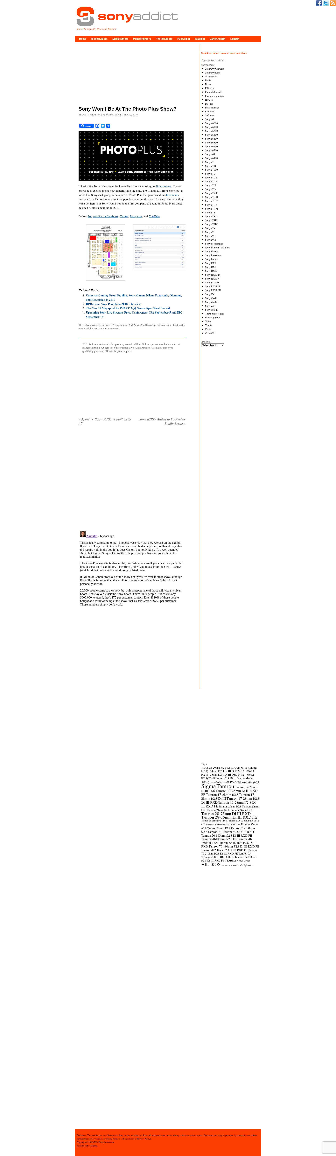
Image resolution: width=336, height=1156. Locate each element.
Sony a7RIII (211, 197)
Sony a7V (210, 228)
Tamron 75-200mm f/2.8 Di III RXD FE (226, 855)
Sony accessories (214, 243)
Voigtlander (246, 865)
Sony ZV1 (210, 306)
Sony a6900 (211, 158)
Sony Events (211, 251)
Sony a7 (209, 162)
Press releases (112, 325)
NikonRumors (99, 38)
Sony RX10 (211, 271)
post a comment (111, 328)
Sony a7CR (211, 181)
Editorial (209, 88)
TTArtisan (230, 860)
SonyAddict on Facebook (103, 216)
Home (82, 38)
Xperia (208, 325)
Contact (234, 38)
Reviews (209, 111)
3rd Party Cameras (214, 68)
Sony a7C (210, 173)
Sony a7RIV (211, 201)
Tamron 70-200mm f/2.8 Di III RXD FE (224, 850)
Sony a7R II (211, 193)
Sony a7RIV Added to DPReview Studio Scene (162, 421)
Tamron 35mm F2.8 (218, 828)
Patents (209, 103)
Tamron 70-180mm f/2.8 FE (219, 839)
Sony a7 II (210, 166)
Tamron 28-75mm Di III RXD (226, 813)
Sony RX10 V (212, 278)
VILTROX (211, 864)
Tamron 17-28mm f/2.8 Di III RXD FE (228, 804)
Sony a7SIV (211, 224)
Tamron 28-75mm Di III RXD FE (229, 817)
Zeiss (208, 329)
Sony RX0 (210, 263)
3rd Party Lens (212, 72)
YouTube (154, 216)
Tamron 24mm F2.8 (241, 810)
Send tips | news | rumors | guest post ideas (224, 53)
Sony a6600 (211, 146)
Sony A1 (209, 119)
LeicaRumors (120, 38)
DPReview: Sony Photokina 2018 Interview (113, 304)
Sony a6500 (211, 142)
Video (208, 321)
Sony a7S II (211, 216)
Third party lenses (214, 313)
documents (172, 195)
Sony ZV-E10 (212, 302)
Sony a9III (210, 239)
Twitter (124, 216)
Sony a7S (210, 212)
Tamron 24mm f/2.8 (218, 810)
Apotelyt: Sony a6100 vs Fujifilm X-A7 (105, 421)
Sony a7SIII (127, 325)
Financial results (213, 92)
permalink (166, 325)
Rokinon (241, 782)
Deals (208, 80)
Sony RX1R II (212, 286)
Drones (209, 84)
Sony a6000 (211, 123)
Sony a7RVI (211, 208)
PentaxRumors (142, 38)
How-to (209, 99)
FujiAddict (183, 38)
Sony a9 (209, 232)
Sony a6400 (211, 138)
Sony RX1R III (213, 290)
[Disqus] (132, 478)
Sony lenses (211, 259)
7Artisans (206, 767)
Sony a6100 (211, 127)
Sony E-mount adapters (217, 247)
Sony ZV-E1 (211, 298)
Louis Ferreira (91, 114)
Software (209, 115)
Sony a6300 (211, 134)
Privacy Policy (143, 1138)
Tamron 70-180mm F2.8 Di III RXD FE (234, 846)
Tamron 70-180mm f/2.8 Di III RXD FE (226, 835)
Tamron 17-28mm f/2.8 (222, 794)
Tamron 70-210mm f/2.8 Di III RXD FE (229, 851)
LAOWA (230, 781)
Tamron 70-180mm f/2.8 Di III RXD (231, 832)
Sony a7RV (211, 204)
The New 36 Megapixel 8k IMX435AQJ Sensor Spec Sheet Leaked (128, 308)
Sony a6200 (211, 131)
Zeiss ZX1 (210, 333)
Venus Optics (243, 860)
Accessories (211, 76)
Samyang (252, 781)
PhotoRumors (164, 38)
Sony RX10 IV (212, 274)
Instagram (136, 216)
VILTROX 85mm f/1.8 (231, 865)
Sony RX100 (212, 282)
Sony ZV (209, 294)
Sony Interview (213, 255)
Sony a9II (139, 325)
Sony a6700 (211, 150)
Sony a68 (210, 154)
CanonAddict (217, 38)
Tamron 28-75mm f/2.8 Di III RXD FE (223, 824)
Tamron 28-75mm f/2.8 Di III (214, 820)
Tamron (225, 786)
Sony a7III (210, 185)
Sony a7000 (211, 169)
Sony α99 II (211, 309)
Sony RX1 (210, 267)
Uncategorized (212, 317)
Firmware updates (214, 96)
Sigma (208, 786)
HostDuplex (91, 1145)
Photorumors (163, 186)
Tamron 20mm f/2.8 (230, 806)
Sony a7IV (210, 189)
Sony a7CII (211, 177)
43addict (200, 38)
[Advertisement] (132, 75)
